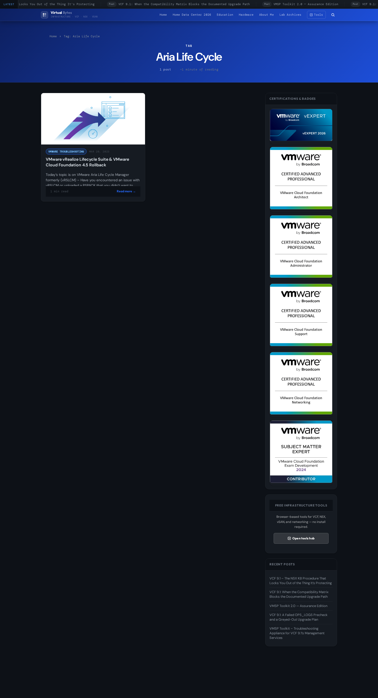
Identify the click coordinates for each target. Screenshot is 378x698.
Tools (318, 14)
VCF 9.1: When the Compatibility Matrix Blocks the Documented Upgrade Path (175, 4)
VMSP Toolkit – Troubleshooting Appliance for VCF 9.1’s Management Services (297, 633)
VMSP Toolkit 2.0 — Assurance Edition (297, 4)
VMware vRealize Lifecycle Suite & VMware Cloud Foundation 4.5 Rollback (87, 162)
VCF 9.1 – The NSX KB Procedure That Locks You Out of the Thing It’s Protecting (300, 580)
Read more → (126, 191)
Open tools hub (303, 538)
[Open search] (333, 15)
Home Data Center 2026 (192, 14)
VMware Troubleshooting (66, 151)
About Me (266, 14)
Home (163, 14)
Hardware (246, 14)
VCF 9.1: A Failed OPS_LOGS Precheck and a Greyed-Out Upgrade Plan (298, 617)
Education (225, 14)
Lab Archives (290, 14)
